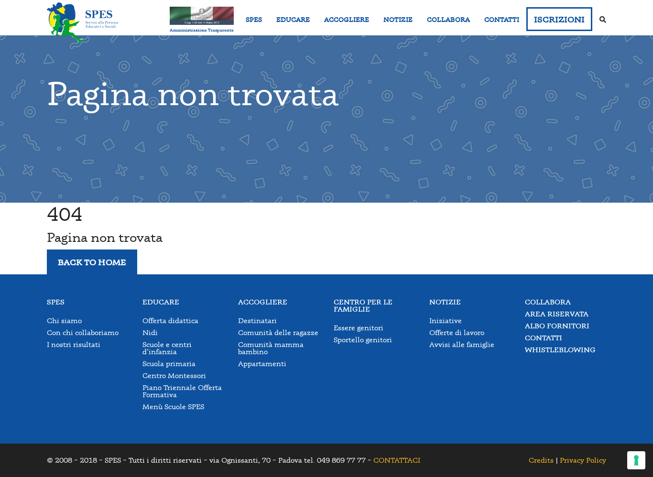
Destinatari (257, 320)
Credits (541, 460)
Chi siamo (64, 320)
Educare (160, 301)
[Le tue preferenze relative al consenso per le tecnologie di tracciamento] (636, 460)
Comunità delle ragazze (278, 332)
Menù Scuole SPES (173, 406)
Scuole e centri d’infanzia (167, 348)
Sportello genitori (363, 339)
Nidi (150, 332)
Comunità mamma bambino (271, 348)
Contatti (543, 337)
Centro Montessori (174, 375)
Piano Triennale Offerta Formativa (182, 391)
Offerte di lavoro (456, 332)
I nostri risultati (73, 344)
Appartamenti (262, 363)
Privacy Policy (583, 460)
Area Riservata (556, 313)
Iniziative (445, 320)
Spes (56, 301)
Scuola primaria (169, 363)
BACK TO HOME (92, 262)
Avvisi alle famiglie (461, 344)
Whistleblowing (560, 349)
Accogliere (262, 301)
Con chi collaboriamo (83, 332)
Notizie (445, 301)
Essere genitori (358, 327)
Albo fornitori (557, 325)
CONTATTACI (396, 460)
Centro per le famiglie (363, 305)
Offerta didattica (170, 320)
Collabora (548, 301)
